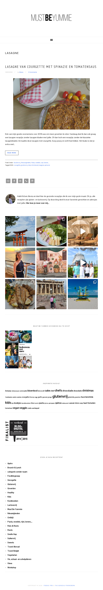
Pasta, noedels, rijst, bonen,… (20, 521)
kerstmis (89, 397)
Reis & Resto (13, 526)
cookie (14, 397)
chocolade (67, 390)
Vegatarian (12, 555)
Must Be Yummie (51, 17)
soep (81, 403)
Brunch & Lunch (14, 467)
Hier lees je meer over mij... (37, 203)
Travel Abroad (14, 546)
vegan (16, 407)
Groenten (12, 488)
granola (71, 397)
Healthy (11, 492)
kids (29, 165)
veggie (23, 407)
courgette (17, 165)
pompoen (52, 403)
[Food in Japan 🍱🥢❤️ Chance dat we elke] (51, 231)
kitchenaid (34, 165)
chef (52, 390)
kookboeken (26, 403)
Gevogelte (12, 480)
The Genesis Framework (65, 585)
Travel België (13, 551)
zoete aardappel (33, 408)
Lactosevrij (12, 505)
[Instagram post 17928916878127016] (20, 231)
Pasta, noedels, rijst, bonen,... (40, 162)
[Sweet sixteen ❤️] (20, 263)
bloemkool (32, 390)
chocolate (77, 391)
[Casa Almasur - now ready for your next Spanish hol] (83, 231)
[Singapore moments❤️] (51, 263)
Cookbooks (8, 397)
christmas (88, 390)
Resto (10, 530)
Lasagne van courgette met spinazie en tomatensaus (51, 66)
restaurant (65, 403)
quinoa (58, 403)
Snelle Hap (12, 534)
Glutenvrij (17, 162)
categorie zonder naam (17, 472)
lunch (37, 403)
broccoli (41, 391)
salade (71, 403)
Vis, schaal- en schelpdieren (19, 559)
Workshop (12, 567)
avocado (23, 391)
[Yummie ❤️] (20, 294)
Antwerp (8, 391)
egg (36, 397)
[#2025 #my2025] (83, 263)
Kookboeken (13, 501)
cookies (19, 397)
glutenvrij (24, 165)
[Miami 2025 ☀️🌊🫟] (83, 294)
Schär (77, 403)
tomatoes (8, 408)
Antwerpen (16, 391)
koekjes (17, 403)
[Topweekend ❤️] (51, 294)
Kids (9, 497)
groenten (78, 397)
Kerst (83, 397)
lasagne (41, 165)
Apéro (10, 463)
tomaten (91, 403)
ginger (50, 397)
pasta (41, 403)
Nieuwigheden (26, 162)
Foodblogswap (14, 476)
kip (12, 403)
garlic (40, 397)
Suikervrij (12, 538)
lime (32, 403)
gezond (45, 397)
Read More (11, 153)
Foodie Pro (48, 585)
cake (47, 390)
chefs (58, 390)
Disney (32, 397)
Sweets (11, 542)
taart (85, 403)
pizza (46, 403)
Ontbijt (11, 517)
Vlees (10, 563)
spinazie (47, 165)
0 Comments (32, 72)
